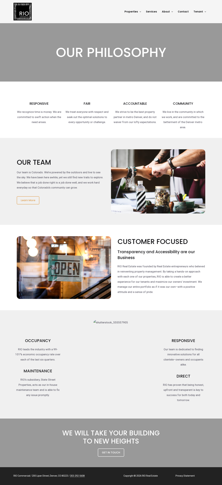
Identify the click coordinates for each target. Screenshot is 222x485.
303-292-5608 (77, 475)
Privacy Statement (185, 475)
